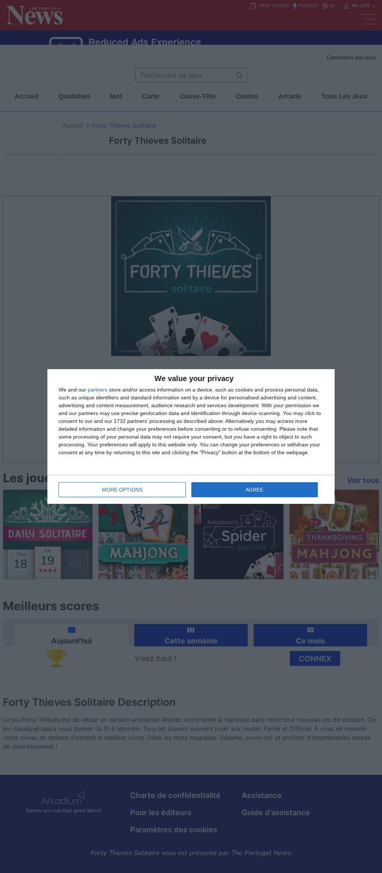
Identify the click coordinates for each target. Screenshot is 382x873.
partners (97, 389)
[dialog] (191, 436)
